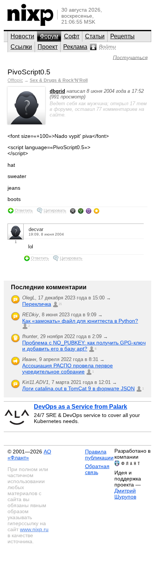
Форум (49, 36)
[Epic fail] (73, 211)
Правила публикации (99, 455)
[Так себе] (81, 211)
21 (60, 304)
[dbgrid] (26, 122)
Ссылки (21, 47)
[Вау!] (96, 211)
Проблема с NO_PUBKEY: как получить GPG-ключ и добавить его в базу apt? (84, 346)
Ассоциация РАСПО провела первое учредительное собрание (67, 369)
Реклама (75, 47)
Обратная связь (97, 469)
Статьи (95, 36)
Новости (22, 36)
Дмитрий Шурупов (125, 494)
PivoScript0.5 (29, 72)
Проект (48, 47)
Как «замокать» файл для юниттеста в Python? (80, 321)
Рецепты (122, 36)
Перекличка (36, 304)
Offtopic (15, 80)
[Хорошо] (88, 211)
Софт (71, 36)
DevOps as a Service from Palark (80, 406)
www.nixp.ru (34, 529)
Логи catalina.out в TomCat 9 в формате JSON (78, 388)
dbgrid (57, 91)
